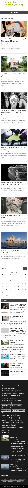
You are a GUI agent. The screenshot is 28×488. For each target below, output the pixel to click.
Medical (19, 335)
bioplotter (12, 405)
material (4, 420)
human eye (15, 417)
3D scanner (5, 398)
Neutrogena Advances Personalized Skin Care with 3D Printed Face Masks (13, 113)
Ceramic (22, 408)
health (23, 358)
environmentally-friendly (6, 349)
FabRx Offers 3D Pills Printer (17, 354)
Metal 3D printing (12, 324)
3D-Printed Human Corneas (9, 386)
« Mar (6, 295)
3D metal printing (18, 321)
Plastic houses (20, 422)
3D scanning (14, 347)
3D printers (15, 309)
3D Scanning (14, 335)
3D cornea (18, 390)
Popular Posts (4, 351)
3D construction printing (8, 390)
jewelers (22, 417)
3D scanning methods (7, 400)
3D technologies (6, 403)
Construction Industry (18, 410)
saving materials (13, 312)
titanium (4, 430)
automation (5, 405)
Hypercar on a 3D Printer (16, 371)
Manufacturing (4, 324)
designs (10, 413)
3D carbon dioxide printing (8, 388)
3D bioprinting (20, 307)
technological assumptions (9, 427)
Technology (19, 312)
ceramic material (6, 410)
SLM (13, 425)
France (4, 417)
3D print (24, 321)
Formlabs (18, 415)
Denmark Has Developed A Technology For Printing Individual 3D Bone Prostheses (18, 330)
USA (9, 430)
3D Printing (20, 309)
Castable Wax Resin (12, 408)
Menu (16, 12)
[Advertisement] (14, 9)
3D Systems (7, 311)
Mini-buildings (5, 422)
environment (13, 311)
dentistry (4, 413)
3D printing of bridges (14, 395)
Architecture (15, 403)
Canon (3, 408)
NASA (12, 422)
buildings (19, 405)
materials (7, 312)
